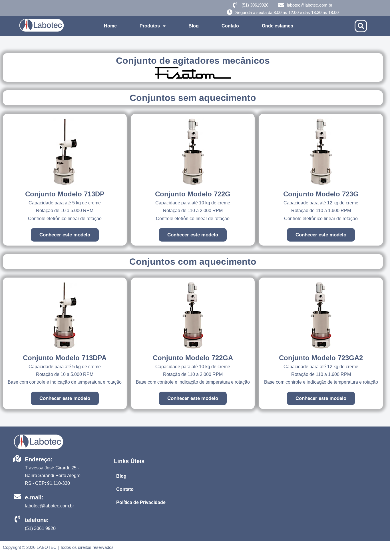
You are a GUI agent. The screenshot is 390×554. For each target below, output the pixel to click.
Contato (230, 25)
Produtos (150, 25)
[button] (361, 26)
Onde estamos (277, 25)
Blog (193, 25)
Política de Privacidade (141, 502)
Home (110, 25)
